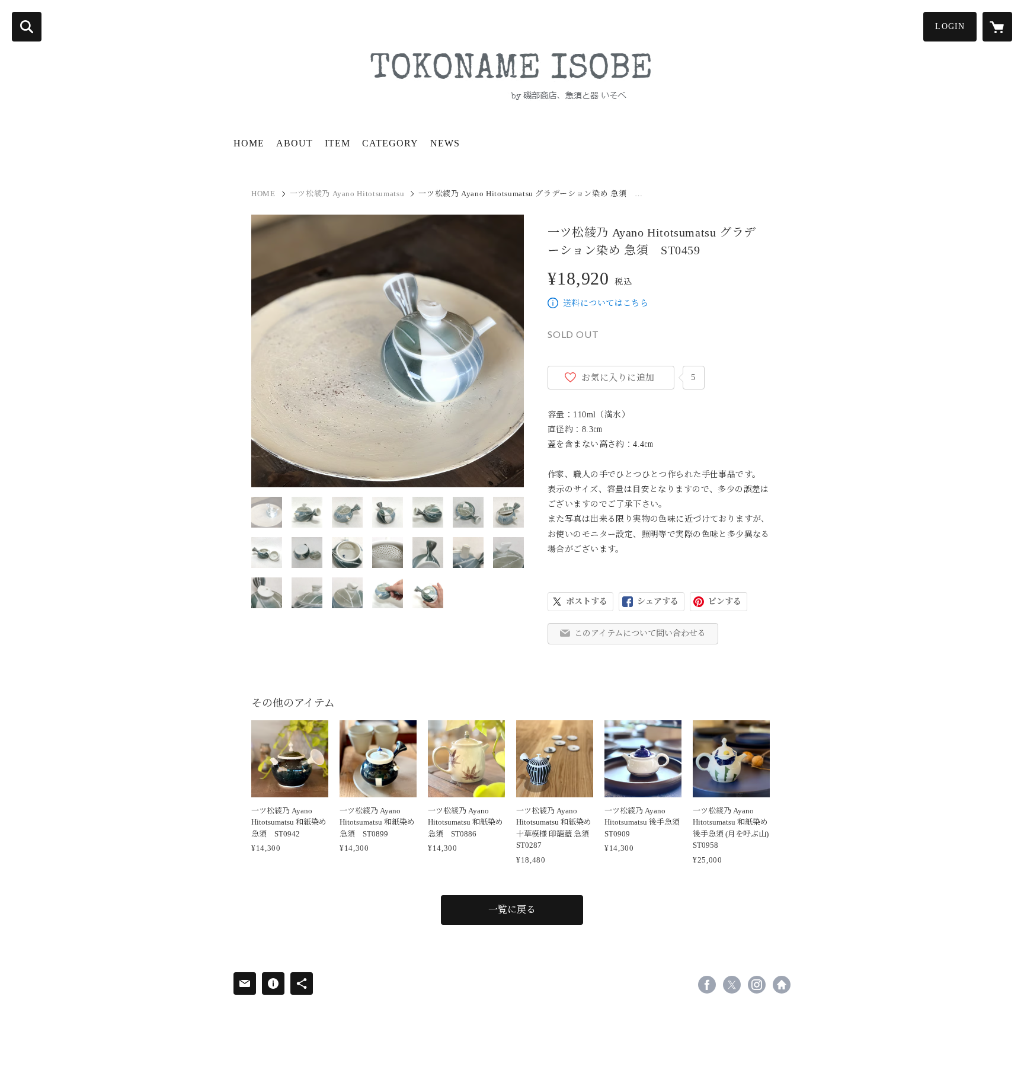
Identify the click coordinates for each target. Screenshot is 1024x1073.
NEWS (445, 143)
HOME (248, 143)
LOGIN (950, 26)
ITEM (337, 143)
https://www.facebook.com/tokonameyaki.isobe (707, 985)
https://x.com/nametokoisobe (732, 985)
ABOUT (294, 143)
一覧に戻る (512, 910)
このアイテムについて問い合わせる (640, 633)
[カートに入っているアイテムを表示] (997, 26)
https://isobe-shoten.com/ (782, 985)
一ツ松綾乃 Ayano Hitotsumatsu (347, 193)
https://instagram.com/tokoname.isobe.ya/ (757, 985)
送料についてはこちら (605, 303)
